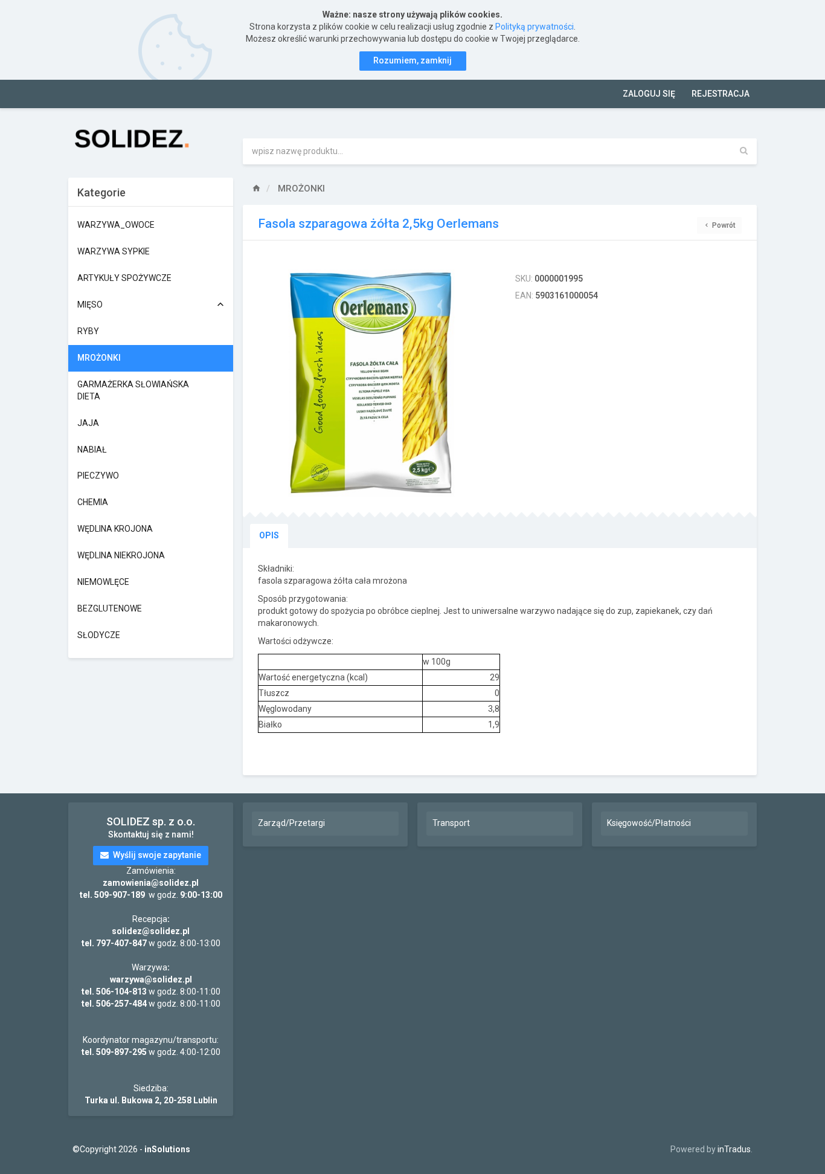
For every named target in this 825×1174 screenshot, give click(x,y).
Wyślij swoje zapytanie (156, 855)
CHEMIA (92, 502)
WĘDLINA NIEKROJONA (121, 555)
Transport (451, 823)
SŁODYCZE (98, 635)
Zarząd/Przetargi (291, 823)
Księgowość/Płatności (649, 823)
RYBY (88, 331)
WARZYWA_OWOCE (116, 225)
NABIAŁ (92, 449)
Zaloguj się (649, 93)
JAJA (88, 423)
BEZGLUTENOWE (109, 608)
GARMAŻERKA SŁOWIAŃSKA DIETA (133, 390)
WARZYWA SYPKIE (113, 251)
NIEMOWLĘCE (103, 582)
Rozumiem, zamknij (412, 60)
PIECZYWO (98, 475)
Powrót (723, 225)
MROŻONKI (99, 358)
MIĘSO (90, 304)
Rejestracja (721, 93)
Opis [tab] (269, 535)
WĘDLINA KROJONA (115, 529)
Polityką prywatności (534, 26)
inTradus (734, 1149)
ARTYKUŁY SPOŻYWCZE (124, 278)
